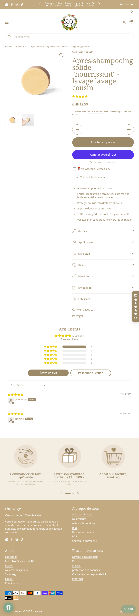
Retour (9, 565)
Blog (74, 527)
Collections (21, 46)
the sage (37, 611)
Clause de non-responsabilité (89, 574)
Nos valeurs (79, 518)
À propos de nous (82, 514)
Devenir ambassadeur (85, 556)
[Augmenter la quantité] (129, 129)
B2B (74, 536)
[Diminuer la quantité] (77, 129)
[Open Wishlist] (131, 12)
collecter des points (16, 570)
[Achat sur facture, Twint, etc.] (113, 456)
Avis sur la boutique (83, 523)
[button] (130, 22)
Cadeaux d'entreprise (84, 540)
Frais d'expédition (95, 111)
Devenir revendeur (83, 532)
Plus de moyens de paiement (103, 162)
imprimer (77, 578)
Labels (9, 578)
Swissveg (10, 574)
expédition (11, 556)
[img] (15, 394)
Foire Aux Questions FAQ (19, 561)
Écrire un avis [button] (48, 373)
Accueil (8, 46)
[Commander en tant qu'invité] (25, 456)
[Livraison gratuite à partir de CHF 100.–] (69, 456)
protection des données (86, 570)
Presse (76, 561)
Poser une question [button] (90, 373)
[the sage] (69, 22)
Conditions (11, 583)
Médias (76, 565)
